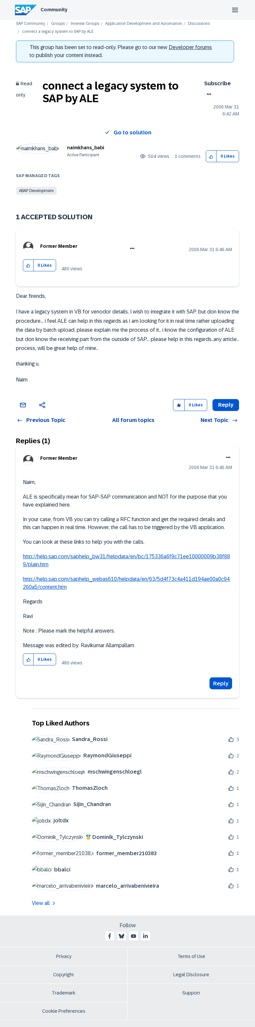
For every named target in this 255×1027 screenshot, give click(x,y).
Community (54, 9)
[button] (211, 156)
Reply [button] (225, 405)
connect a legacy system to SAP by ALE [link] (58, 32)
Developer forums (190, 47)
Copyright (63, 974)
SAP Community (30, 24)
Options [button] (207, 94)
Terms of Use (191, 956)
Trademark (63, 992)
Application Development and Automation (143, 24)
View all (41, 903)
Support (191, 992)
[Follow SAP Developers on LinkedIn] (145, 936)
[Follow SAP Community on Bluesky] (121, 936)
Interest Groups (85, 24)
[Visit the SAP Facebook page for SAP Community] (109, 936)
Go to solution (132, 132)
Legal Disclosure (191, 974)
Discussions (199, 24)
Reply (220, 683)
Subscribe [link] (217, 83)
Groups (58, 24)
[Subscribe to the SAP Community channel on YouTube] (133, 936)
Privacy (63, 956)
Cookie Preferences (63, 1011)
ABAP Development (36, 190)
